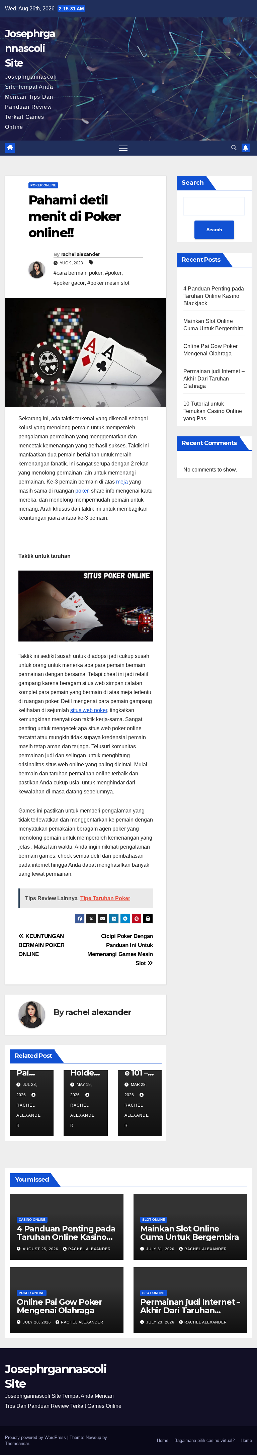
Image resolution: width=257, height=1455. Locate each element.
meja (122, 482)
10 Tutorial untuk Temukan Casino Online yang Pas (212, 411)
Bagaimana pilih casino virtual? (204, 1440)
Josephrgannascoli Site (30, 48)
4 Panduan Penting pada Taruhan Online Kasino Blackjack (213, 296)
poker (81, 491)
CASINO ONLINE (32, 1219)
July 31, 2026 (161, 1249)
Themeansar (17, 1443)
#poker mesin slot (108, 283)
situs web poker (88, 710)
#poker (113, 273)
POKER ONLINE (43, 185)
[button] (234, 148)
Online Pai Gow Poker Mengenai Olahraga (59, 1306)
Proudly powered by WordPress (36, 1437)
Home (162, 1440)
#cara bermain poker (78, 273)
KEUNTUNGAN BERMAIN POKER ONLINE (41, 945)
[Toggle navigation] (123, 148)
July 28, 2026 (37, 1322)
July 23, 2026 (161, 1322)
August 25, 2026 (41, 1249)
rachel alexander (80, 254)
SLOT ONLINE (153, 1219)
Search (193, 182)
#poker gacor (69, 283)
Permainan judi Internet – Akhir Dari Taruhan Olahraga (214, 378)
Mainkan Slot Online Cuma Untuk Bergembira (189, 1233)
